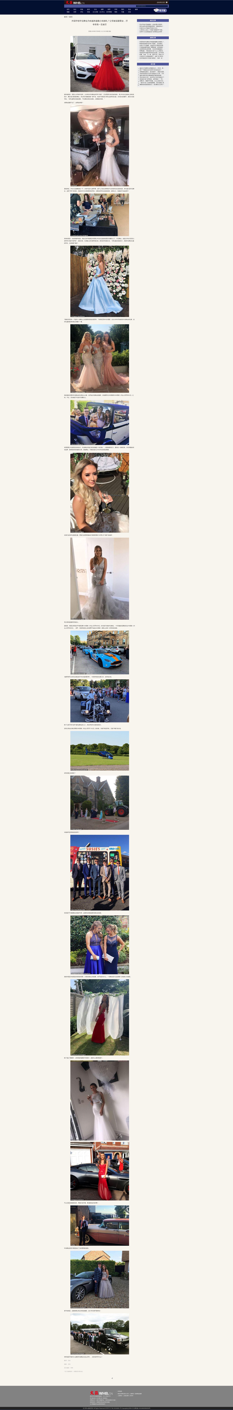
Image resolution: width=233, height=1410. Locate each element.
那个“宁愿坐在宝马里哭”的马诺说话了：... (152, 70)
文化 (95, 9)
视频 (68, 12)
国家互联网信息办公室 (123, 1393)
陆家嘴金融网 (138, 1393)
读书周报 (109, 12)
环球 (115, 9)
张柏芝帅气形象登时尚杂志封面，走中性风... (152, 52)
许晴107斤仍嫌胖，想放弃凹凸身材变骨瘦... (152, 45)
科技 (88, 12)
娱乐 (88, 9)
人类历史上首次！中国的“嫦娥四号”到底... (151, 30)
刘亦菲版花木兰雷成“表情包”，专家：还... (151, 58)
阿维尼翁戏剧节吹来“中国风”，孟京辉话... (151, 43)
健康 (136, 9)
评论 (81, 12)
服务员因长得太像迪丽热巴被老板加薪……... (152, 75)
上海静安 (132, 1393)
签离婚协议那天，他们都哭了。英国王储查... (152, 71)
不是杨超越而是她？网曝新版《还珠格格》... (152, 47)
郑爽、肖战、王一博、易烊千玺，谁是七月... (152, 54)
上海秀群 (120, 1395)
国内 (122, 9)
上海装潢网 (126, 1395)
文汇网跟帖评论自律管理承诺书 (97, 1404)
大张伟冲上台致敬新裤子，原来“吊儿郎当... (152, 56)
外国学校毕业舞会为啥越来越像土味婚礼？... (152, 41)
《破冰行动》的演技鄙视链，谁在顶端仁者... (152, 82)
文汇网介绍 (99, 1398)
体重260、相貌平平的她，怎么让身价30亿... (152, 81)
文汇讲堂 (95, 12)
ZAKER (131, 1395)
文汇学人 (102, 12)
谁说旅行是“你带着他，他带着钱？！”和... (152, 79)
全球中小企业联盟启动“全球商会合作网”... (151, 31)
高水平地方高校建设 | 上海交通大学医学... (151, 24)
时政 (81, 9)
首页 (68, 9)
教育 (109, 9)
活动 (129, 12)
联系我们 (105, 1398)
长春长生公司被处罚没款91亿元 (148, 28)
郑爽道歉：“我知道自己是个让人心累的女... (152, 51)
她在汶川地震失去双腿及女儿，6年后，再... (152, 68)
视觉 (115, 12)
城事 (102, 9)
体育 (75, 12)
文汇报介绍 (92, 1398)
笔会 (129, 9)
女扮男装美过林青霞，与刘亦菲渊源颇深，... (152, 49)
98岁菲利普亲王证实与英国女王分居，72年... (152, 73)
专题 (122, 12)
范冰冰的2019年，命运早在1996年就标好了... (152, 77)
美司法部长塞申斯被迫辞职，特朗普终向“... (152, 26)
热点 (75, 9)
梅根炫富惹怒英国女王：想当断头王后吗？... (152, 84)
